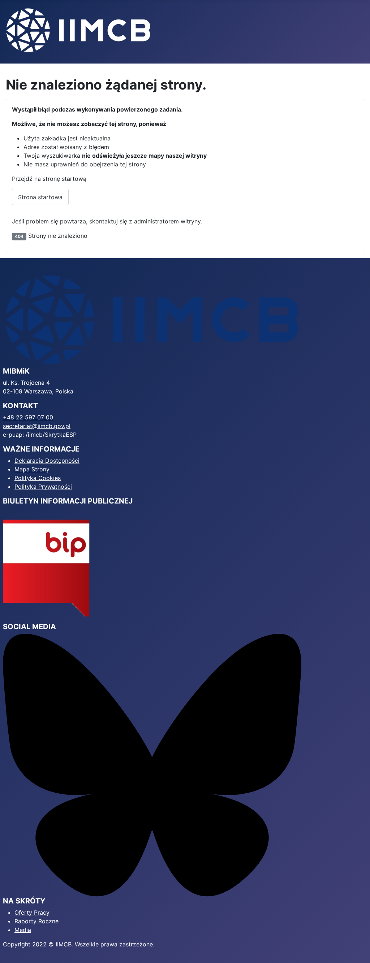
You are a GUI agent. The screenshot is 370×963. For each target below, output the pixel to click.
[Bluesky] (152, 764)
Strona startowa (40, 197)
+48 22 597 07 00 (28, 417)
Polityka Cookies (37, 478)
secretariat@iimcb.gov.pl (36, 426)
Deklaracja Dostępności (46, 460)
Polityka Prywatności (43, 486)
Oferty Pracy (32, 912)
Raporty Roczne (36, 921)
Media (22, 929)
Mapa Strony (32, 469)
